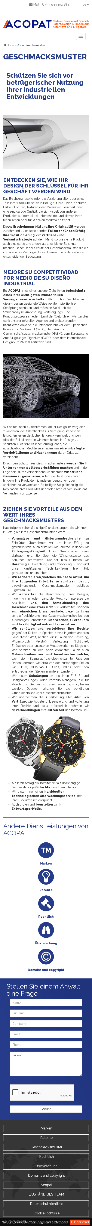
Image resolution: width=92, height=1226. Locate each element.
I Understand (80, 1222)
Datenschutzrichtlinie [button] (46, 1204)
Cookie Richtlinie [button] (46, 1213)
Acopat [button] (46, 1185)
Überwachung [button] (46, 1166)
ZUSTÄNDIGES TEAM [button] (46, 1194)
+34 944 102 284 (56, 4)
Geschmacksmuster (31, 45)
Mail (36, 4)
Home (10, 45)
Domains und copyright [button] (46, 1175)
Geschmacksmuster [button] (46, 1147)
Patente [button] (46, 1138)
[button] (85, 4)
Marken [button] (46, 1128)
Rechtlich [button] (46, 1157)
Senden (46, 1109)
